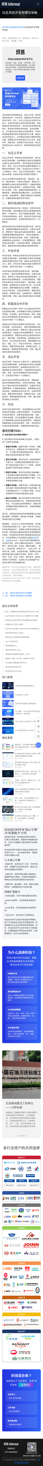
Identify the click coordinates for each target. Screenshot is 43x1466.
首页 (4, 27)
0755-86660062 (11, 1452)
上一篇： (17, 593)
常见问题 (10, 27)
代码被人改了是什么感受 (13, 624)
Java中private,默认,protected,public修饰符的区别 (22, 628)
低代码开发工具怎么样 (11, 671)
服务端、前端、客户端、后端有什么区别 (18, 658)
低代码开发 (19, 27)
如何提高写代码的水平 (11, 667)
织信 (8, 540)
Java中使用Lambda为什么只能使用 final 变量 (20, 616)
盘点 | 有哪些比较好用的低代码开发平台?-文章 (21, 611)
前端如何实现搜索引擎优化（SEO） (16, 654)
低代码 (34, 537)
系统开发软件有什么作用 (13, 633)
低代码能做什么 (10, 645)
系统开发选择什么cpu (11, 650)
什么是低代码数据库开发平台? (14, 663)
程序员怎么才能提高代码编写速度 (16, 637)
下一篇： (17, 595)
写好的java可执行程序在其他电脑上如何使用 (20, 620)
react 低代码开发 (10, 641)
